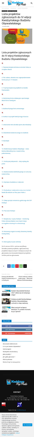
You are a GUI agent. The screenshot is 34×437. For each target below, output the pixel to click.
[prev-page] (3, 316)
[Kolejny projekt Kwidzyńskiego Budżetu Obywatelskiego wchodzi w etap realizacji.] (6, 301)
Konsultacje (13, 8)
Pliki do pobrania (7, 359)
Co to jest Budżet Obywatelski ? (12, 346)
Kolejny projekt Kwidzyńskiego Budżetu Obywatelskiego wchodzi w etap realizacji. (21, 301)
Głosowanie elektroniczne (10, 344)
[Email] (25, 266)
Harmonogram (7, 349)
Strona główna (5, 8)
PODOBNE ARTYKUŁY (9, 286)
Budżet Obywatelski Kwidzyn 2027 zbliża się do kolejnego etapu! (20, 293)
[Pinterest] (17, 266)
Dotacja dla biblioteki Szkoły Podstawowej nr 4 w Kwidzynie (9, 278)
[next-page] (6, 316)
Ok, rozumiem (27, 425)
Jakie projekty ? (7, 354)
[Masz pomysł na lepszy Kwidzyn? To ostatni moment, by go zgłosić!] (6, 309)
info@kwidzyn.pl (21, 410)
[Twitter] (13, 266)
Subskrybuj (28, 333)
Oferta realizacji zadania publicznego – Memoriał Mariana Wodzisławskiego (24, 278)
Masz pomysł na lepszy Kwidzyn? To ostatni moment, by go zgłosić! (21, 309)
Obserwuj (28, 329)
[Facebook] (9, 266)
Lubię (29, 326)
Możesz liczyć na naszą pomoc (11, 362)
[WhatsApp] (21, 266)
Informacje (4, 303)
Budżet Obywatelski (23, 8)
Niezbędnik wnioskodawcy (10, 351)
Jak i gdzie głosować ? (9, 357)
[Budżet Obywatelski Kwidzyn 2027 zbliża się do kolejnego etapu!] (6, 293)
